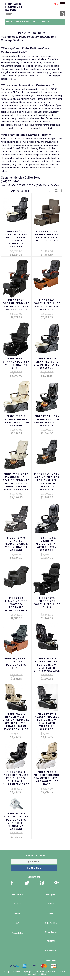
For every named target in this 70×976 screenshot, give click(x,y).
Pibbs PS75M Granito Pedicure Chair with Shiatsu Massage (47, 543)
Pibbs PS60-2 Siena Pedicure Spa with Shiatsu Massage (16, 421)
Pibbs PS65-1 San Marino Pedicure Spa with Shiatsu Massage (47, 421)
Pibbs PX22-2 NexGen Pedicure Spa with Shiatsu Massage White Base (47, 778)
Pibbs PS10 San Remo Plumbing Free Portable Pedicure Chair (47, 236)
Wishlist (50, 903)
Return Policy (50, 951)
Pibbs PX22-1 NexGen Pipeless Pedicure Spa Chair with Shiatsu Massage (16, 778)
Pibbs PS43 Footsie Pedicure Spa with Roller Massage (46, 305)
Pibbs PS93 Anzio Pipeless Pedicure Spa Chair (16, 663)
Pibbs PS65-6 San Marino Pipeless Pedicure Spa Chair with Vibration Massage (47, 482)
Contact (44, 21)
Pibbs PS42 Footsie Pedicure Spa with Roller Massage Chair (16, 305)
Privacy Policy (17, 933)
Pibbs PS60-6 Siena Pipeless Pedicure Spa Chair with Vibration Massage (16, 239)
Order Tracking (51, 923)
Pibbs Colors (51, 960)
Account (50, 913)
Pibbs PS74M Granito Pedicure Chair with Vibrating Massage (16, 543)
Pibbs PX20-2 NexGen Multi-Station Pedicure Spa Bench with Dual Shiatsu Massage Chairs (16, 721)
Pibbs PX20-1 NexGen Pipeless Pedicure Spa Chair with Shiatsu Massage (47, 664)
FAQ (17, 923)
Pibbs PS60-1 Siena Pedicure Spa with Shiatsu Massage (47, 363)
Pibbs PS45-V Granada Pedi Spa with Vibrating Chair (16, 363)
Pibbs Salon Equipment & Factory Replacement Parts (14, 10)
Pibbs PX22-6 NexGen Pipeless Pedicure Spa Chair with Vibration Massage (16, 821)
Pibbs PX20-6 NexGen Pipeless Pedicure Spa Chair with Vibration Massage (47, 721)
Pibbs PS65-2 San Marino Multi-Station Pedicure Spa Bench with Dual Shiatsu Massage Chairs (16, 482)
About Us (17, 903)
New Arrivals (22, 21)
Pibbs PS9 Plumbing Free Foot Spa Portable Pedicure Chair (16, 604)
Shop (9, 21)
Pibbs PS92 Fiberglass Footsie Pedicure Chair (46, 603)
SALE (34, 21)
